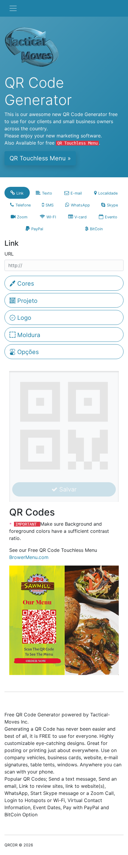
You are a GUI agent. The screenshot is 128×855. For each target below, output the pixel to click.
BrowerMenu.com (29, 557)
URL (9, 254)
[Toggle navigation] (13, 8)
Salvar (67, 489)
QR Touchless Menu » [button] (40, 158)
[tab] (17, 193)
